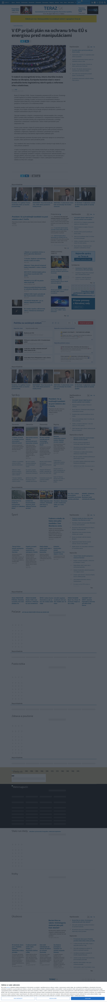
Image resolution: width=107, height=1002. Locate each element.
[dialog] (53, 992)
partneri (8, 987)
